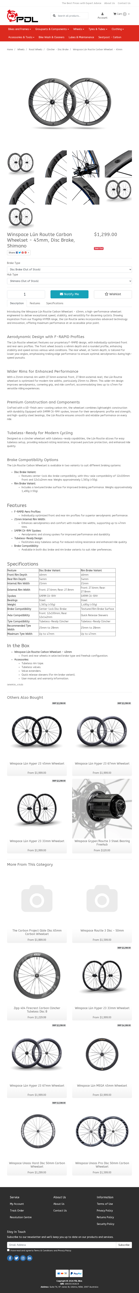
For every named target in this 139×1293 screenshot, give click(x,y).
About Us (109, 3)
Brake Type (13, 263)
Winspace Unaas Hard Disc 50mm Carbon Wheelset (37, 1165)
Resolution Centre (21, 1217)
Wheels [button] (77, 29)
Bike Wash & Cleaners (51, 37)
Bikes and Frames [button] (18, 29)
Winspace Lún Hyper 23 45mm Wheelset (37, 763)
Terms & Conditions (43, 1250)
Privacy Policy (105, 1210)
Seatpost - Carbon (109, 37)
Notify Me (71, 294)
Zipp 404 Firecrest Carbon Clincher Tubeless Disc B (37, 1010)
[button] (113, 294)
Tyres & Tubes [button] (97, 29)
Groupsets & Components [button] (51, 29)
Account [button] (103, 17)
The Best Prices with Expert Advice (81, 3)
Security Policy (105, 1224)
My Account (17, 1204)
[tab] (17, 303)
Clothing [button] (117, 29)
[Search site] (54, 16)
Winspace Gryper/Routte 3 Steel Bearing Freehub (102, 843)
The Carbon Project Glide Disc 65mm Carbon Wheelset (37, 932)
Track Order (17, 1210)
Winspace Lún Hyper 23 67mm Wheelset (102, 763)
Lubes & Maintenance (81, 37)
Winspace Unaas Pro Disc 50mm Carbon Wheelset (102, 1165)
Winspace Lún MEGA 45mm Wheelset (102, 1085)
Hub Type (12, 274)
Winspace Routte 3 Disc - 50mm (102, 930)
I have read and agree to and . (40, 1250)
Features (35, 303)
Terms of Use (105, 1204)
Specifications (54, 303)
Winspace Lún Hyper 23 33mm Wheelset (37, 841)
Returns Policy (105, 1217)
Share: (12, 252)
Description (17, 303)
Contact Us (124, 3)
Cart (120, 14)
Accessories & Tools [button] (20, 37)
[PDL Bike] (22, 15)
